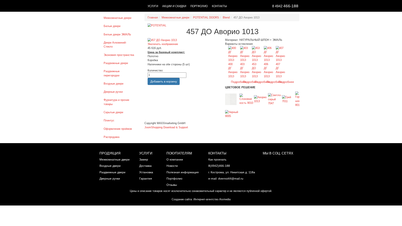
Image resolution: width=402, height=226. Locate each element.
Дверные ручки (113, 91)
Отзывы (171, 184)
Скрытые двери (113, 112)
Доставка (145, 165)
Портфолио (199, 6)
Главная (153, 17)
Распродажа (111, 137)
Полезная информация (182, 172)
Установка (146, 172)
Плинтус (109, 120)
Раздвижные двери (116, 63)
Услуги (153, 6)
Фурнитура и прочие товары (116, 101)
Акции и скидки (174, 6)
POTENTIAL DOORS (206, 17)
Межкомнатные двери (117, 17)
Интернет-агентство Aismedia (212, 199)
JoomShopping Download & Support (166, 127)
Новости (172, 165)
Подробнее (286, 81)
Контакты (219, 6)
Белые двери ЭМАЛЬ (117, 34)
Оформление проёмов (118, 128)
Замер (143, 159)
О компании (174, 159)
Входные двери (113, 83)
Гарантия (145, 178)
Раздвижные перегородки (112, 73)
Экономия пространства (119, 54)
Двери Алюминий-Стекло (115, 44)
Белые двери (112, 26)
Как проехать (217, 159)
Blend (226, 17)
